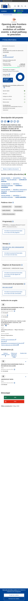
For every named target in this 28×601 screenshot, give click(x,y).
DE (2, 121)
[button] (18, 6)
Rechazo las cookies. (14, 598)
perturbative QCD (6, 206)
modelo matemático (20, 197)
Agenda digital (6, 90)
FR (11, 121)
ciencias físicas (17, 178)
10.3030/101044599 (7, 57)
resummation (18, 206)
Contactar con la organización (10, 340)
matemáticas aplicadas (7, 185)
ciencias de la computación (16, 191)
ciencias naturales (5, 178)
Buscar (21, 6)
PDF (15, 401)
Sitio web (5, 341)
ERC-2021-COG (7, 287)
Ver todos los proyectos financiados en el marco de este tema (13, 253)
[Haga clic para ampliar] (25, 361)
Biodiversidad (6, 102)
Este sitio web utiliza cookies (10, 590)
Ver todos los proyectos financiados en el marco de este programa (13, 231)
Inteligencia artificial (7, 96)
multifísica (4, 193)
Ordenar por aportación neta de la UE (14, 355)
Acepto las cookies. (14, 595)
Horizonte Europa (7, 14)
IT (14, 121)
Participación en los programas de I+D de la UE (14, 343)
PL (17, 121)
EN (5, 121)
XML (15, 397)
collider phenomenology (8, 214)
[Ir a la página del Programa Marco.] (14, 20)
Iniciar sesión (15, 6)
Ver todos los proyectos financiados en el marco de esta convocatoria (13, 292)
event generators (18, 210)
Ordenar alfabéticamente (5, 354)
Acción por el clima (7, 99)
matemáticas (16, 183)
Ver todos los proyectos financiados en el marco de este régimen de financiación (13, 274)
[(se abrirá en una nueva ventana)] (6, 5)
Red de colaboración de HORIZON (11, 345)
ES (8, 121)
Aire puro (5, 93)
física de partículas (12, 179)
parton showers (6, 210)
